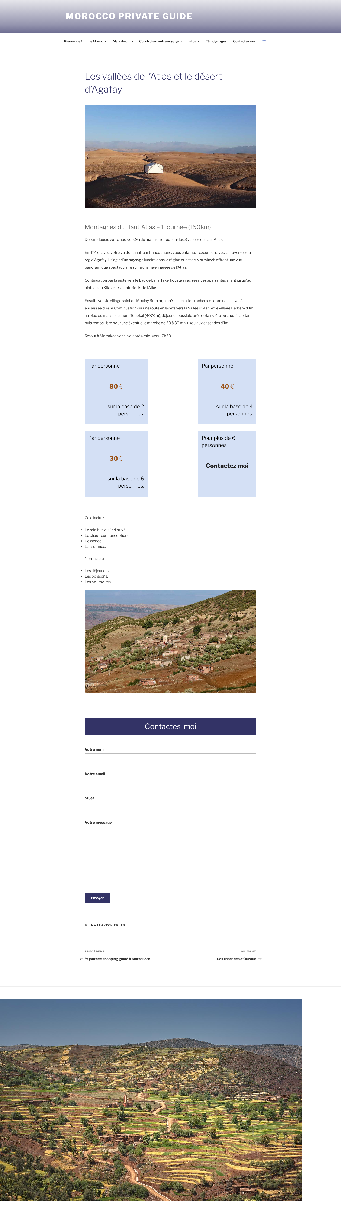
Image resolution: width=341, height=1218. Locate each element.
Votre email (95, 774)
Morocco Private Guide (129, 16)
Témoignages (216, 41)
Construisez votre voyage (159, 41)
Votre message (98, 822)
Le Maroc (95, 41)
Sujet (89, 798)
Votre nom (94, 749)
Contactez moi (244, 41)
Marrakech (121, 41)
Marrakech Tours (108, 925)
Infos (192, 41)
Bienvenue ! (73, 41)
